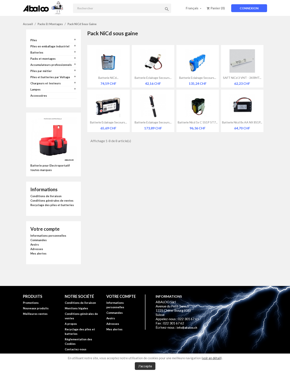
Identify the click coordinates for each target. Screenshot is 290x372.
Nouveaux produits (36, 308)
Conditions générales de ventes (51, 200)
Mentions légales (76, 308)
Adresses (36, 249)
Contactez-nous (75, 349)
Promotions (31, 302)
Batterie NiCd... (108, 77)
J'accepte (145, 366)
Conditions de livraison (46, 196)
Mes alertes (38, 253)
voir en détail (211, 358)
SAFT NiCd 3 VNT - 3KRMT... (242, 77)
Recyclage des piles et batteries (52, 205)
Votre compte (45, 229)
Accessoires (38, 95)
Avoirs (34, 244)
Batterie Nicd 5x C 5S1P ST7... (198, 122)
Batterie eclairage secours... (153, 77)
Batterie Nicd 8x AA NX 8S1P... (242, 122)
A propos (71, 323)
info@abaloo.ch (187, 327)
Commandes (38, 240)
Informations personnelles (48, 235)
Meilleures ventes (35, 313)
